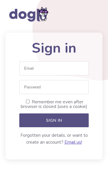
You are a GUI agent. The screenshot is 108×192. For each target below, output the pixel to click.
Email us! (73, 142)
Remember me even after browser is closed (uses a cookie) (54, 104)
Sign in (54, 120)
